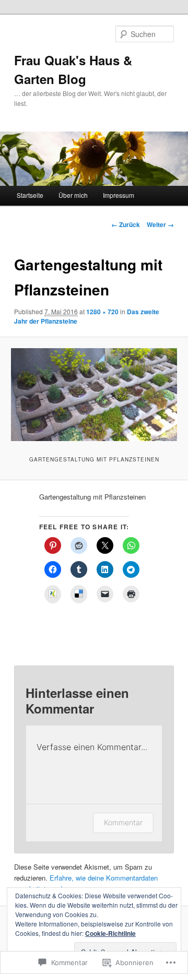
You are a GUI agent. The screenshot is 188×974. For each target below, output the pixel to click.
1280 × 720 (102, 311)
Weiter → (160, 224)
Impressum (118, 195)
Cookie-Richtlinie (110, 933)
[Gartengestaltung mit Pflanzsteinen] (94, 395)
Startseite (30, 195)
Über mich (73, 195)
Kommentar (123, 822)
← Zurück (125, 224)
